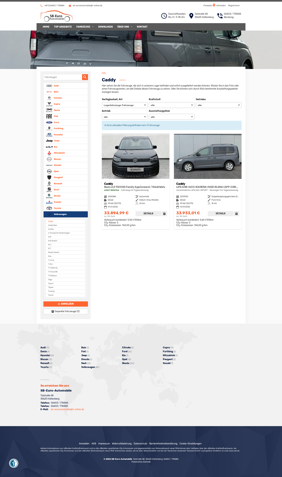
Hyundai (58, 134)
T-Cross (51, 260)
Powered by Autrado (141, 462)
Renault (57, 183)
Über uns (123, 26)
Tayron (50, 283)
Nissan (57, 159)
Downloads (105, 26)
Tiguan (50, 287)
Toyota (57, 208)
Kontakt (142, 26)
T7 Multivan (52, 276)
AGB (94, 443)
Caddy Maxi (52, 225)
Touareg (51, 291)
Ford (56, 122)
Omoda (57, 165)
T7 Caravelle (53, 272)
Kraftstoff (154, 99)
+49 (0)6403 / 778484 (54, 5)
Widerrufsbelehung (122, 443)
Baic (56, 92)
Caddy (50, 221)
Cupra (56, 104)
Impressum (104, 443)
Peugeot (58, 177)
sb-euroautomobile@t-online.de (87, 5)
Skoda (57, 196)
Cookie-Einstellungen (191, 443)
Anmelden (221, 5)
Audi (56, 85)
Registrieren (234, 5)
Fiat (55, 116)
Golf (49, 237)
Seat (56, 189)
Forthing (58, 128)
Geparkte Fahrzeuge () (67, 311)
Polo (49, 256)
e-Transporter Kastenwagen (59, 233)
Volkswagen (60, 214)
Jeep (56, 140)
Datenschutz (140, 443)
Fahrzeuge (83, 26)
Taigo (50, 279)
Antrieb (106, 111)
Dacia (56, 110)
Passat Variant (53, 252)
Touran (51, 295)
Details (148, 213)
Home (46, 26)
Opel (56, 171)
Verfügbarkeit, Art (112, 99)
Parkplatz (209, 5)
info (104, 73)
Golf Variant (52, 241)
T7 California (53, 268)
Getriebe (201, 99)
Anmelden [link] (67, 304)
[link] (164, 213)
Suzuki (57, 202)
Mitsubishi (59, 153)
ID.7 (49, 248)
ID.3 (49, 245)
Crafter (51, 229)
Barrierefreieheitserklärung (163, 443)
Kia (55, 146)
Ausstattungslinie (159, 111)
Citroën (57, 98)
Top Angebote (63, 26)
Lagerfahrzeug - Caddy (135, 181)
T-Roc (50, 264)
